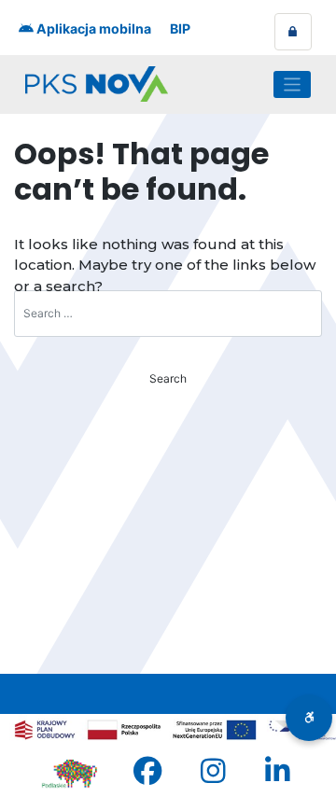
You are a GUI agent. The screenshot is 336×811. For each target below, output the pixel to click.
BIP (180, 28)
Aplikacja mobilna (92, 28)
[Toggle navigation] (292, 84)
